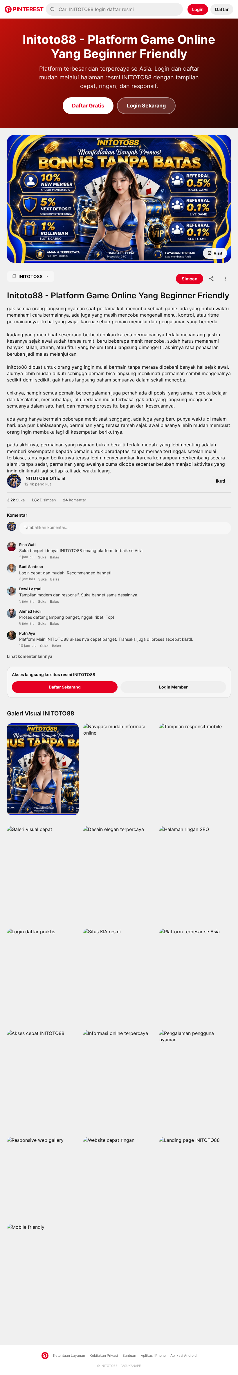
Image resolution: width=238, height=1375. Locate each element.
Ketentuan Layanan (69, 1355)
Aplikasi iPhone (153, 1355)
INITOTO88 (109, 1366)
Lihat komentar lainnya (29, 656)
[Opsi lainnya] (225, 278)
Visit (218, 253)
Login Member (173, 686)
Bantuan (129, 1355)
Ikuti (220, 481)
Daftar (222, 9)
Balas (54, 557)
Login (197, 9)
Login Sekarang (146, 106)
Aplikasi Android (183, 1355)
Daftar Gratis (88, 106)
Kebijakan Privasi (104, 1355)
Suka (42, 557)
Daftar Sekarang (65, 686)
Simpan (30, 253)
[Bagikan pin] (211, 278)
